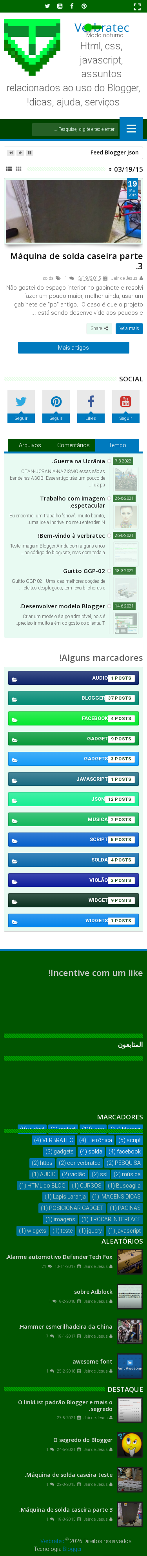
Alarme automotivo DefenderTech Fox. (59, 1256)
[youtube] (59, 6)
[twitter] (47, 6)
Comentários (73, 445)
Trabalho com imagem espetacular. (72, 501)
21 (44, 1266)
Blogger (72, 1549)
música (101, 819)
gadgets (99, 759)
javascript (95, 779)
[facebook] (71, 6)
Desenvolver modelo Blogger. (62, 606)
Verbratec (52, 1541)
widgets (99, 920)
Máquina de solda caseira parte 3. (76, 261)
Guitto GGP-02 (84, 571)
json (102, 799)
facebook (98, 718)
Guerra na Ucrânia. (78, 461)
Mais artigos (73, 348)
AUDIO (103, 678)
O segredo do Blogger (83, 1440)
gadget (100, 739)
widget (101, 900)
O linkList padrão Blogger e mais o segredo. (65, 1405)
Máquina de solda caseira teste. (69, 1474)
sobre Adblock (93, 1291)
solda (48, 278)
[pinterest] (83, 6)
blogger (98, 698)
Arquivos (30, 445)
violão (101, 880)
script (102, 839)
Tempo (117, 445)
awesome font (93, 1361)
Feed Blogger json (115, 152)
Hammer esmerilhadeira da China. (65, 1326)
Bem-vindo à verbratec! (71, 535)
